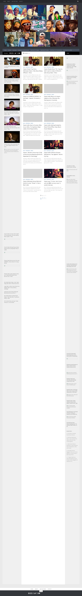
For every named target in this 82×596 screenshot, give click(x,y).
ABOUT (8, 1)
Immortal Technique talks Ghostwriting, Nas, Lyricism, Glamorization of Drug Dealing (72, 355)
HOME (4, 1)
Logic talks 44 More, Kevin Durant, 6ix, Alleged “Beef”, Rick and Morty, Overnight (12, 288)
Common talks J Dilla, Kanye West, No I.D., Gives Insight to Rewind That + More (11, 145)
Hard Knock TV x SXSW (67, 50)
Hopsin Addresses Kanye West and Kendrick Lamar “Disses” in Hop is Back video (32, 183)
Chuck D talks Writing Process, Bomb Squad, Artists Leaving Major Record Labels (11, 248)
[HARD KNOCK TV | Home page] (41, 26)
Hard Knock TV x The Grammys (56, 50)
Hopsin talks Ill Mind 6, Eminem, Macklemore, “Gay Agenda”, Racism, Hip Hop (53, 154)
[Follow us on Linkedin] (12, 53)
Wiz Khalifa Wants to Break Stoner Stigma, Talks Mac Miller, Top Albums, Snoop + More (11, 113)
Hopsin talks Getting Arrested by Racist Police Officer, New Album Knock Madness (52, 127)
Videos (5, 50)
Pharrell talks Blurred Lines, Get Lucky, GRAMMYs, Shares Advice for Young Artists (11, 262)
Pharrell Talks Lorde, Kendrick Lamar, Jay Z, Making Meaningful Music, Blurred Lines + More (11, 275)
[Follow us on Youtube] (19, 53)
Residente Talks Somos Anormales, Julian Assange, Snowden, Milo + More (71, 380)
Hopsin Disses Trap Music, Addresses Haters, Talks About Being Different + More (32, 71)
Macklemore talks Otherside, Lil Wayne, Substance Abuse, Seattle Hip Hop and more (72, 366)
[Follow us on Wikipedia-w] (17, 53)
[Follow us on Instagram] (13, 53)
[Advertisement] (72, 489)
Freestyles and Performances (23, 50)
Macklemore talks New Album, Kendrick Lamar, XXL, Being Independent (72, 77)
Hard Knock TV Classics (34, 50)
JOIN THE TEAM (15, 1)
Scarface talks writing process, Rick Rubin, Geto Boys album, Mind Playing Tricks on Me (72, 265)
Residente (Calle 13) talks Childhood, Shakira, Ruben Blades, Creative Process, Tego (72, 402)
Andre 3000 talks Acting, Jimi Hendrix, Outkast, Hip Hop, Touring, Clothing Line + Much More (11, 81)
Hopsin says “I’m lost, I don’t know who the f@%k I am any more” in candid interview (53, 183)
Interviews (15, 50)
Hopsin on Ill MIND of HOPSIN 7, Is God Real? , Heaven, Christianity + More (32, 98)
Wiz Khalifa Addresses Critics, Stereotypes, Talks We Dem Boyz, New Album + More (12, 128)
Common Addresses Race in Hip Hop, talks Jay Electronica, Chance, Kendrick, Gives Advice (11, 95)
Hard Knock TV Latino (45, 50)
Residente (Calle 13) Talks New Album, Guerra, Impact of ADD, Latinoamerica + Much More (72, 391)
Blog (24, 67)
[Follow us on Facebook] (10, 53)
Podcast (9, 50)
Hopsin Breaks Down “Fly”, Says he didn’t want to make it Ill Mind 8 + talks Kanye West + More (53, 71)
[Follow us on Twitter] (15, 53)
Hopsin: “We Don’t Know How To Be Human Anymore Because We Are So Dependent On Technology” (32, 154)
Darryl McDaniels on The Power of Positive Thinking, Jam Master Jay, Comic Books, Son (72, 413)
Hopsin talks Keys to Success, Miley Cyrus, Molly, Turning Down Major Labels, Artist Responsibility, (32, 127)
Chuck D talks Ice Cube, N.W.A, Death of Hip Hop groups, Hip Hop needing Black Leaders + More (11, 235)
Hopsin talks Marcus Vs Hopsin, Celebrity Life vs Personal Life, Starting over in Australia (52, 98)
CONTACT (21, 1)
